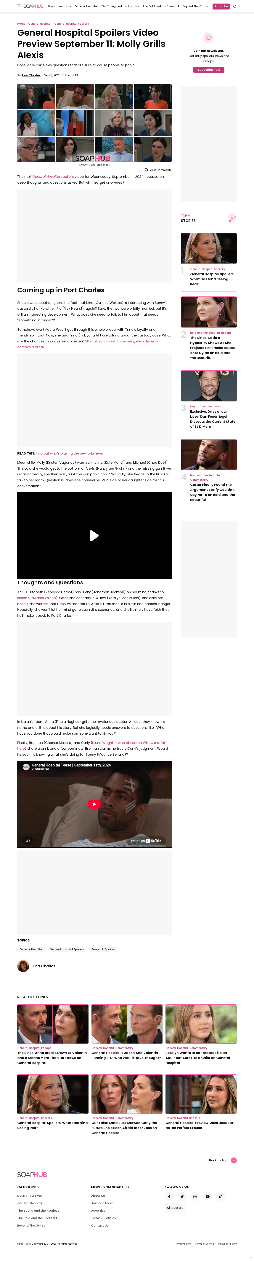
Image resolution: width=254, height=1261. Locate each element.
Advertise (98, 1210)
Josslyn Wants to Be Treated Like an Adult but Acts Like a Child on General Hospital (197, 1057)
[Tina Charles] (24, 966)
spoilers (53, 176)
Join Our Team (102, 1203)
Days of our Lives (59, 6)
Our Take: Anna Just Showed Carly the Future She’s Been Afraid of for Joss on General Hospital (124, 1127)
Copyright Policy (227, 1243)
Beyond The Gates (195, 6)
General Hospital (86, 6)
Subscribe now (209, 70)
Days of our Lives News (205, 406)
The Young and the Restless (120, 6)
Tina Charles (31, 75)
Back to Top (218, 1160)
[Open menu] (19, 6)
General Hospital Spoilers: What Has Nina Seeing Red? (212, 279)
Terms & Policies (103, 1218)
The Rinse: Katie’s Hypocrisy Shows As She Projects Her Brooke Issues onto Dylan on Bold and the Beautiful (212, 347)
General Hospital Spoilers (67, 949)
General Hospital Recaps (34, 1048)
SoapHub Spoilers (104, 949)
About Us (98, 1196)
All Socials (175, 1207)
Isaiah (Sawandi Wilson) (37, 597)
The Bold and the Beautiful (161, 6)
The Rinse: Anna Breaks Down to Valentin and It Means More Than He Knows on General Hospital (52, 1057)
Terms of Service (204, 1243)
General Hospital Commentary (112, 1048)
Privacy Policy (183, 1243)
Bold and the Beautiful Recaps (211, 333)
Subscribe (221, 6)
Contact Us (99, 1225)
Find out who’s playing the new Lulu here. (69, 453)
